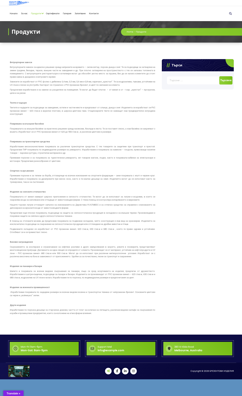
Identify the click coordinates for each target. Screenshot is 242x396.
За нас (24, 13)
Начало (14, 13)
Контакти (94, 13)
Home (130, 31)
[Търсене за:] (198, 80)
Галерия (67, 13)
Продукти (36, 13)
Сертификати (52, 13)
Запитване (80, 13)
